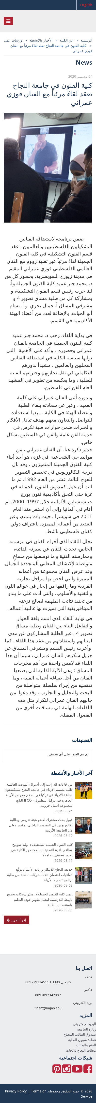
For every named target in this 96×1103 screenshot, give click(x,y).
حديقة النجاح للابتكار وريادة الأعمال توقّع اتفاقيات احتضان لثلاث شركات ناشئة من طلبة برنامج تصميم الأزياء (40, 874)
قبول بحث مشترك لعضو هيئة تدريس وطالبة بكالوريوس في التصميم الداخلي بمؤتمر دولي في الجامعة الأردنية (41, 825)
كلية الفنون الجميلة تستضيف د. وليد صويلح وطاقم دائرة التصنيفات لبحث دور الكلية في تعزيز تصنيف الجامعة (42, 849)
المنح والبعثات (86, 1045)
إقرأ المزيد (18, 920)
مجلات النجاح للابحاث (81, 1050)
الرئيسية (86, 40)
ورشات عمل (13, 40)
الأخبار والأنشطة (40, 40)
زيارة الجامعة (86, 1029)
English (86, 5)
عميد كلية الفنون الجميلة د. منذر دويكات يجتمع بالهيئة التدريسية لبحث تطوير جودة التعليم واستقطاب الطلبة (40, 899)
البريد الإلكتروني (84, 1023)
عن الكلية (66, 40)
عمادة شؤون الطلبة (82, 1039)
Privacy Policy (16, 1091)
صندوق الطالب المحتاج (80, 1034)
